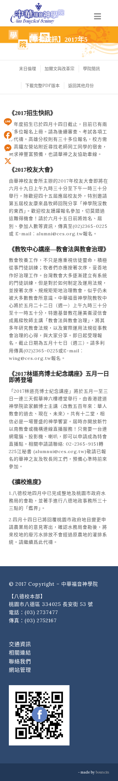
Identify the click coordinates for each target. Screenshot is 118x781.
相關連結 (20, 652)
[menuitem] (27, 68)
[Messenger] (7, 148)
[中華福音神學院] (49, 13)
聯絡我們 (20, 661)
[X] (7, 161)
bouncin (102, 772)
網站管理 (20, 670)
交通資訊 (20, 644)
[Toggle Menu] (97, 16)
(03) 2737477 (41, 612)
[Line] (7, 121)
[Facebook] (7, 134)
